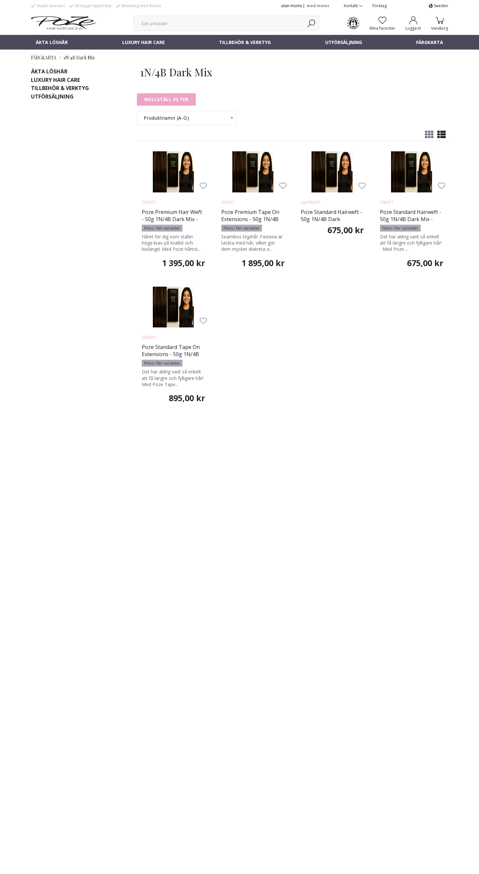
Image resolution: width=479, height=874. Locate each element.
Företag (379, 5)
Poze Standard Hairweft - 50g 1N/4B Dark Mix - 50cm (410, 219)
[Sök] (311, 23)
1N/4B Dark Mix (79, 57)
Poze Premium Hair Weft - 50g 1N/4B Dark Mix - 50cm (172, 219)
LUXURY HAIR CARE (143, 42)
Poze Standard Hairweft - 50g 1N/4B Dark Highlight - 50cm (331, 219)
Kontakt (351, 5)
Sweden (440, 5)
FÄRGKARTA (429, 42)
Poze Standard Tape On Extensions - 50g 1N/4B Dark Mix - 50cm (171, 354)
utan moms (291, 5)
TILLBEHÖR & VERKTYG (245, 42)
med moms (318, 5)
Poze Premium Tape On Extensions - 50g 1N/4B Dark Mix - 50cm (250, 219)
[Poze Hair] (63, 22)
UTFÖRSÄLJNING (343, 42)
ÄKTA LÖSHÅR (52, 42)
